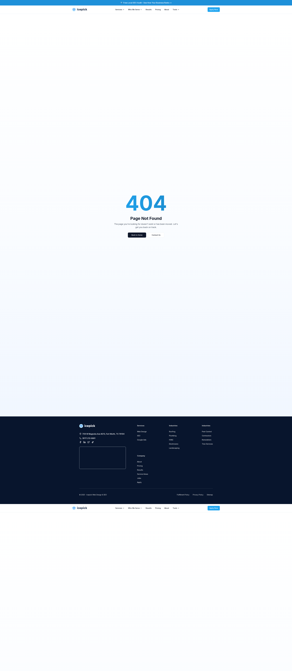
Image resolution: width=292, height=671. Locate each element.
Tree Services (207, 444)
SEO (138, 436)
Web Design (142, 432)
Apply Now (213, 10)
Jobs (139, 478)
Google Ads (141, 440)
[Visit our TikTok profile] (93, 442)
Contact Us (156, 235)
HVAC (171, 440)
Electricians (173, 444)
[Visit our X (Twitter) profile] (88, 442)
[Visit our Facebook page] (80, 442)
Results (149, 10)
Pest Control (207, 432)
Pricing (158, 10)
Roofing (172, 432)
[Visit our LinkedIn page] (84, 442)
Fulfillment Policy (183, 495)
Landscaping (174, 448)
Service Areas (142, 474)
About (166, 10)
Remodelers (206, 440)
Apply (139, 482)
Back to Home (137, 235)
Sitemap (210, 495)
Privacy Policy (198, 495)
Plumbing (172, 436)
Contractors (206, 436)
